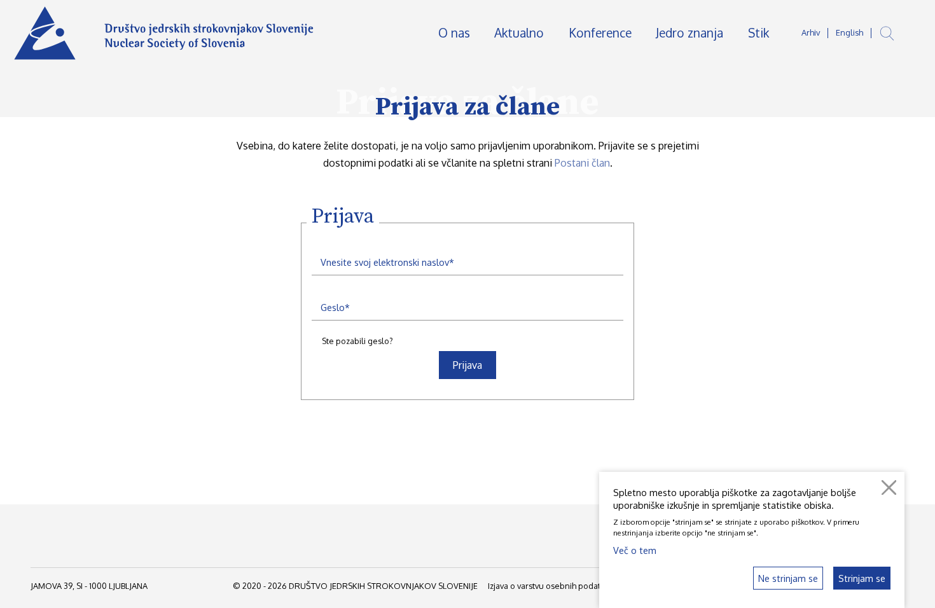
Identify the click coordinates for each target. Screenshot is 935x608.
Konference (600, 33)
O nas (454, 33)
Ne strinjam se (788, 578)
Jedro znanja (689, 33)
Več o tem (634, 550)
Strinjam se (861, 578)
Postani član (582, 162)
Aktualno (519, 33)
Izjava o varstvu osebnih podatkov (551, 586)
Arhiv (810, 32)
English (849, 32)
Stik (758, 33)
